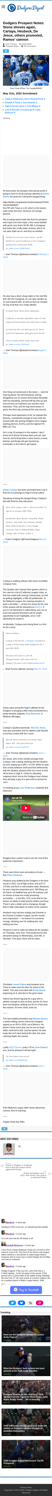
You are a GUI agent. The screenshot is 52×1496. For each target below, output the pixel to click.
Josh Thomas (11, 44)
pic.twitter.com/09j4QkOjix (17, 1060)
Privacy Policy (26, 1487)
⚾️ (26, 1290)
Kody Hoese (39, 990)
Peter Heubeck (14, 875)
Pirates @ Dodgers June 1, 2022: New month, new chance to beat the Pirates (33, 1174)
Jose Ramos (41, 1047)
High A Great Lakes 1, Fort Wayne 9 (22, 106)
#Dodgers (31, 641)
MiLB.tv (38, 607)
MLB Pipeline (15, 1047)
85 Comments (30, 46)
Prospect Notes (12, 46)
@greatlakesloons (37, 663)
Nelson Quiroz (40, 1019)
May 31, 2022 (40, 669)
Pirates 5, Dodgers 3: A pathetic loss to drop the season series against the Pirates (19, 1167)
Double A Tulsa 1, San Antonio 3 (21, 102)
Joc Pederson (28, 788)
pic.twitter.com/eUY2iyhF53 (17, 747)
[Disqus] (26, 1251)
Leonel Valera (19, 984)
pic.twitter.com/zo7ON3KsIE (17, 344)
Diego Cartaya (10, 490)
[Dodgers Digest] (26, 7)
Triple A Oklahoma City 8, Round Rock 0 (25, 99)
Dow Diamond (33, 714)
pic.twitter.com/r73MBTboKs (17, 248)
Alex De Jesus (38, 728)
